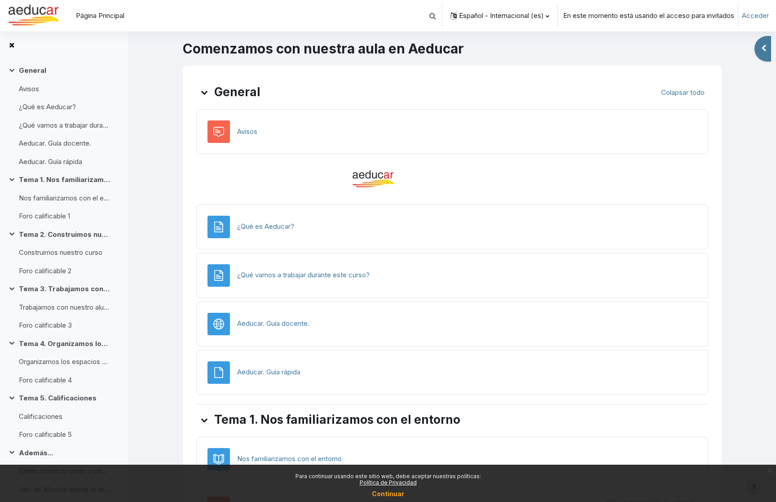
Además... (36, 453)
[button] (432, 15)
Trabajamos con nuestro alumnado (64, 307)
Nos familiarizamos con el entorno (64, 198)
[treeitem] (64, 116)
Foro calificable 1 (44, 216)
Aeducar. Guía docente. (55, 143)
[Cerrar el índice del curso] (11, 45)
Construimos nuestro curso (60, 252)
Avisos (29, 88)
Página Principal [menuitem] (100, 15)
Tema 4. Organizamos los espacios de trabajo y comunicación (64, 343)
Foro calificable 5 (45, 434)
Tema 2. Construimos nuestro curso (64, 234)
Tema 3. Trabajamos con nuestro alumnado (64, 288)
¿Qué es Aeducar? (47, 106)
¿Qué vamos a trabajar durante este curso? (64, 125)
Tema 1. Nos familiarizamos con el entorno (64, 179)
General (32, 70)
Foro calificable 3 (45, 325)
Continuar (388, 494)
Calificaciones (40, 416)
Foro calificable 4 (45, 380)
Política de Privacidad (388, 482)
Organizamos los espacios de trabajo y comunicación (64, 361)
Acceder (755, 15)
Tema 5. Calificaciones (58, 398)
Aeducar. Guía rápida (50, 161)
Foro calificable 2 (45, 271)
